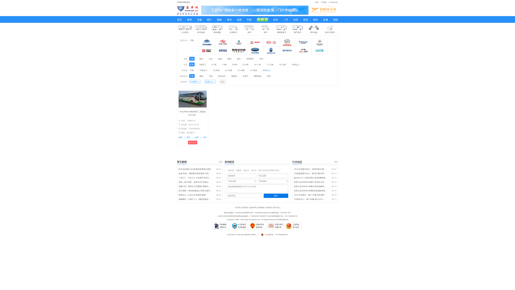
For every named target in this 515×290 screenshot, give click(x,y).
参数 (180, 137)
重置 (223, 81)
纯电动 (234, 76)
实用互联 (268, 207)
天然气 (245, 76)
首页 (179, 19)
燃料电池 (257, 76)
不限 (192, 40)
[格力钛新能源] (303, 43)
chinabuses (334, 2)
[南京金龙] (255, 51)
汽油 (211, 76)
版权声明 (253, 207)
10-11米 (257, 64)
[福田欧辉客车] (319, 43)
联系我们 (245, 207)
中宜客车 (194, 81)
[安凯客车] (287, 43)
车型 (249, 19)
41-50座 (253, 70)
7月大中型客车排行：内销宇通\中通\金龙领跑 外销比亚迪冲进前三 (310, 169)
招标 (335, 19)
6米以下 (202, 64)
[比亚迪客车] (271, 43)
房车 (261, 58)
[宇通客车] (207, 43)
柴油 (201, 76)
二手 (285, 19)
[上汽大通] (319, 51)
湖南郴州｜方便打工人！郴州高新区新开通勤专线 (195, 199)
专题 (199, 19)
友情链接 (261, 207)
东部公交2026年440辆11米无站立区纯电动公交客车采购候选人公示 (310, 182)
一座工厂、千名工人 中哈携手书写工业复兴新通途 (195, 177)
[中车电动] (207, 51)
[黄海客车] (287, 51)
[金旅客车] (239, 43)
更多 (221, 161)
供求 (295, 19)
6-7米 (214, 64)
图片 (209, 19)
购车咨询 (192, 142)
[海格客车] (255, 43)
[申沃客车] (303, 51)
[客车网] (187, 10)
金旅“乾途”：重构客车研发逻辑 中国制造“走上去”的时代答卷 (195, 173)
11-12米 (270, 64)
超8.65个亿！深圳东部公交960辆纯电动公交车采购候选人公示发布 (310, 177)
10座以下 (203, 70)
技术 (275, 19)
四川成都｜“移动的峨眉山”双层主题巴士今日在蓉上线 (195, 190)
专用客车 (250, 58)
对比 (205, 137)
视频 (219, 19)
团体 (229, 58)
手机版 (324, 2)
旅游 (220, 58)
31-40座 (241, 70)
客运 (201, 58)
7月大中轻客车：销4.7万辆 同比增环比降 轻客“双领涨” (310, 194)
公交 (211, 58)
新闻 (189, 19)
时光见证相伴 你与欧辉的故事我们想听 (195, 169)
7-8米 (224, 64)
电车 (269, 76)
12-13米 (282, 64)
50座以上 (267, 70)
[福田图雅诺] (239, 51)
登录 (317, 2)
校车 (239, 58)
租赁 (305, 19)
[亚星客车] (271, 51)
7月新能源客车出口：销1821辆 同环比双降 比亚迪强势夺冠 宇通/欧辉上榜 (310, 173)
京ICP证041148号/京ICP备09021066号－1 (242, 234)
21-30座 (228, 70)
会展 (325, 19)
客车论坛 (276, 207)
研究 (229, 19)
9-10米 (246, 64)
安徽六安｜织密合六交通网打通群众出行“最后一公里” (195, 186)
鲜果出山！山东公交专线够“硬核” (192, 194)
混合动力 (222, 76)
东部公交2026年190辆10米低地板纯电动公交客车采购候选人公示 (310, 186)
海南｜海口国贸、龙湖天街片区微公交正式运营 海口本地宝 (195, 182)
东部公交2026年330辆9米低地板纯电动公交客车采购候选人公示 (310, 190)
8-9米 (234, 64)
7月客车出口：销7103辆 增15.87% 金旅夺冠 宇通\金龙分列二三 (310, 199)
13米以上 (295, 64)
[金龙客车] (223, 43)
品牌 (239, 19)
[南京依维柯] (223, 51)
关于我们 (238, 207)
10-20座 (216, 70)
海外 (315, 19)
